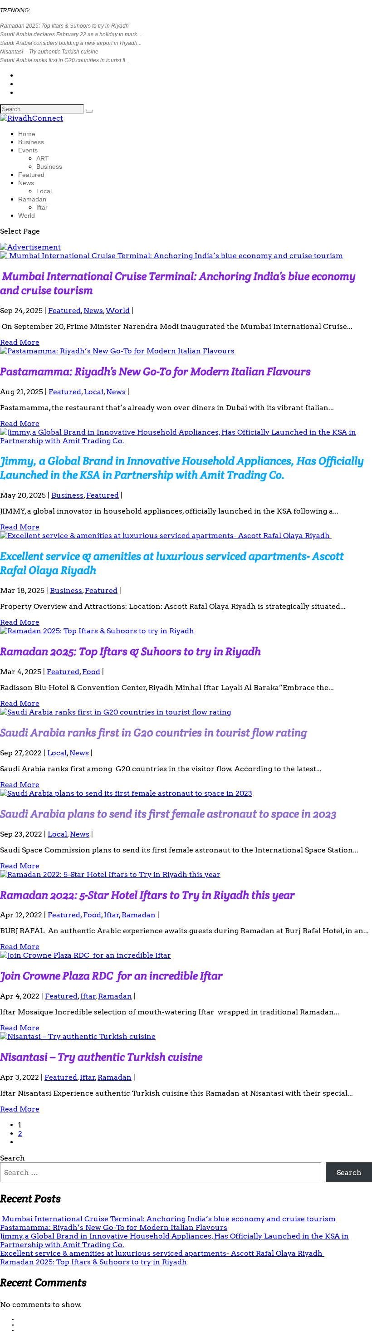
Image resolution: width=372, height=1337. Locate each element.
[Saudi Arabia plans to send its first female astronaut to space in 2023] (126, 793)
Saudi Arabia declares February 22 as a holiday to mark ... (71, 34)
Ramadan (32, 199)
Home (26, 133)
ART (42, 158)
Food (91, 671)
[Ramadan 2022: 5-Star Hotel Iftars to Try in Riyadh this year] (110, 874)
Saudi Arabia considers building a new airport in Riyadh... (71, 43)
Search (12, 1158)
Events (28, 150)
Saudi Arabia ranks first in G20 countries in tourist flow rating (153, 732)
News (26, 182)
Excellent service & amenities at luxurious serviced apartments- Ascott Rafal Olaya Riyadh (162, 1253)
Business (31, 142)
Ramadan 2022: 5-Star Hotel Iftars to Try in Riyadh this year (147, 895)
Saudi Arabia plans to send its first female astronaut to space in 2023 (168, 814)
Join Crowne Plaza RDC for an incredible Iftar (111, 976)
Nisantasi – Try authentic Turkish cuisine (49, 52)
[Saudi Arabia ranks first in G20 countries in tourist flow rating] (115, 712)
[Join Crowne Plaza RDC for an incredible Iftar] (85, 955)
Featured (31, 174)
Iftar (42, 207)
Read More (19, 342)
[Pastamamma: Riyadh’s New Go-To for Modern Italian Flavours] (117, 351)
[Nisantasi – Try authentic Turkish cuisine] (78, 1036)
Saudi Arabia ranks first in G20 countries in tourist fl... (64, 60)
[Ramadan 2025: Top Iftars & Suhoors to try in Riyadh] (97, 631)
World (26, 215)
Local (44, 191)
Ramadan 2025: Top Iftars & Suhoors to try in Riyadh (64, 26)
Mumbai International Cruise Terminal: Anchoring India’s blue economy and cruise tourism (168, 1219)
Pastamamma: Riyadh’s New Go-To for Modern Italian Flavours (155, 371)
